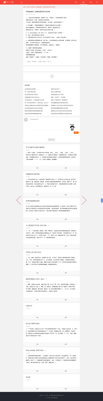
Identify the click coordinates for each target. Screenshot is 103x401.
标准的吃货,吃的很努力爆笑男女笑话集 (84, 200)
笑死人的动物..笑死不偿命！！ (36, 350)
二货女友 (28, 61)
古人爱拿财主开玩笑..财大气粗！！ (37, 225)
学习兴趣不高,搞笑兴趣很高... (36, 147)
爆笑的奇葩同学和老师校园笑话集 (34, 111)
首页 (76, 2)
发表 (76, 132)
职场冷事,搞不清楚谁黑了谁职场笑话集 (61, 113)
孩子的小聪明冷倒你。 (33, 323)
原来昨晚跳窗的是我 (32, 201)
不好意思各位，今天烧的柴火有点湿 (34, 100)
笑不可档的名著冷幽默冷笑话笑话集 (19, 200)
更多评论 (51, 139)
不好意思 (34, 61)
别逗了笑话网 (30, 7)
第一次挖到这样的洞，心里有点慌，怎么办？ (37, 103)
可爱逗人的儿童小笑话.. (34, 252)
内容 (83, 2)
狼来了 (44, 61)
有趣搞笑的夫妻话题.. (33, 174)
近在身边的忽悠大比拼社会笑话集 (34, 108)
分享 (101, 200)
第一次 (49, 61)
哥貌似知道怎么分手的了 (57, 94)
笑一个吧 (46, 395)
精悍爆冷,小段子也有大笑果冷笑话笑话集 (62, 105)
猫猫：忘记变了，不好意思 (58, 97)
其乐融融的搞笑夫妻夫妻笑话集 (59, 103)
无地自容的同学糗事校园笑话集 (33, 113)
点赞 (66, 168)
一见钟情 (40, 61)
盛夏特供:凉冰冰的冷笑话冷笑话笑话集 (61, 111)
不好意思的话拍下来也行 (31, 94)
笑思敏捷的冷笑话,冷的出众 (32, 97)
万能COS (29, 306)
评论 (37, 168)
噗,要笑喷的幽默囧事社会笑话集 (59, 108)
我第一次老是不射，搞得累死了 (59, 100)
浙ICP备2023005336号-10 (57, 395)
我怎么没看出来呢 (56, 92)
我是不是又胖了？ (56, 89)
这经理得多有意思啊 (30, 89)
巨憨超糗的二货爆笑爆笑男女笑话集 (45, 7)
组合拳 (28, 377)
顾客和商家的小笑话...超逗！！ (36, 279)
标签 (91, 2)
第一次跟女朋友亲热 (30, 92)
